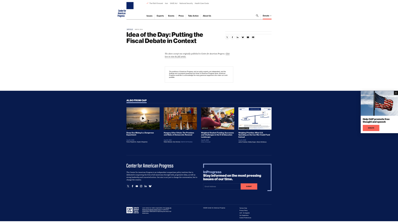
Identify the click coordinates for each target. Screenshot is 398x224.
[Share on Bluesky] (243, 37)
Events (171, 16)
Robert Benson (168, 142)
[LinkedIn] (145, 186)
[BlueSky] (150, 186)
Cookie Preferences (245, 218)
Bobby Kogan (252, 142)
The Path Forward (156, 3)
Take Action (193, 16)
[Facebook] (132, 186)
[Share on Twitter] (227, 37)
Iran (166, 3)
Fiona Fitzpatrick (131, 142)
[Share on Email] (248, 37)
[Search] (257, 16)
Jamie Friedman (243, 142)
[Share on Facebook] (232, 37)
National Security (186, 3)
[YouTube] (136, 186)
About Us (207, 16)
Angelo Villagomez (142, 142)
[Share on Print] (253, 37)
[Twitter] (128, 186)
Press (181, 16)
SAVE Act (173, 3)
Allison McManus (261, 142)
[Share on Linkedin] (237, 37)
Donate (266, 16)
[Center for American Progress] (130, 9)
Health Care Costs (202, 3)
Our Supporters (244, 215)
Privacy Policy (243, 210)
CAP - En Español (244, 213)
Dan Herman (176, 142)
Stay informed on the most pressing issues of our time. (232, 175)
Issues (149, 16)
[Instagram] (141, 186)
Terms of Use (243, 208)
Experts (160, 16)
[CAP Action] (133, 210)
